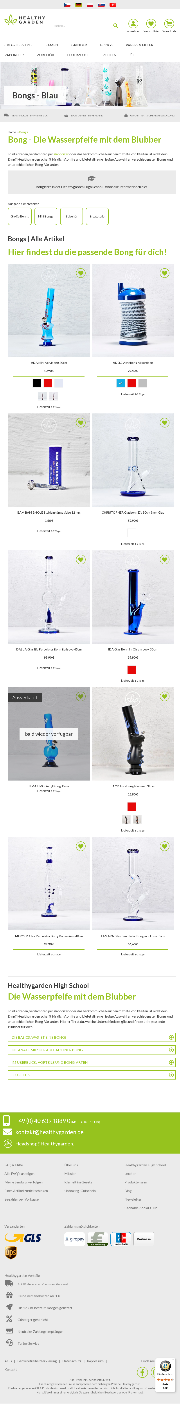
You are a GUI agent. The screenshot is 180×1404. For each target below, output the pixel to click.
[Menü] (173, 1360)
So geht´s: (21, 1075)
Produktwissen (135, 1182)
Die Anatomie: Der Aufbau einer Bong (47, 1050)
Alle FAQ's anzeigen (19, 1173)
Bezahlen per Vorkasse (21, 1199)
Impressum (95, 1361)
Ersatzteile (97, 216)
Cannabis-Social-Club (140, 1208)
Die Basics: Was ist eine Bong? (39, 1037)
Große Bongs (20, 216)
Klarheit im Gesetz (78, 1182)
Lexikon (130, 1173)
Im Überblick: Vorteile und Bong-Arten (50, 1062)
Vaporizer (61, 154)
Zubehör (71, 216)
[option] (36, 383)
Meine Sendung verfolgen (23, 1182)
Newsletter (133, 1199)
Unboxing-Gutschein (80, 1190)
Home (12, 132)
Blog (128, 1190)
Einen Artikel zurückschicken (26, 1190)
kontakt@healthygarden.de (49, 1132)
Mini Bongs (45, 216)
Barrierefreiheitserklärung (37, 1361)
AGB (8, 1361)
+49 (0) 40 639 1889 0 (42, 1120)
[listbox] (49, 384)
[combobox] (84, 25)
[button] (81, 273)
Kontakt (10, 1369)
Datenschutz (71, 1361)
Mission (70, 1173)
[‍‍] (142, 1372)
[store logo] (25, 24)
